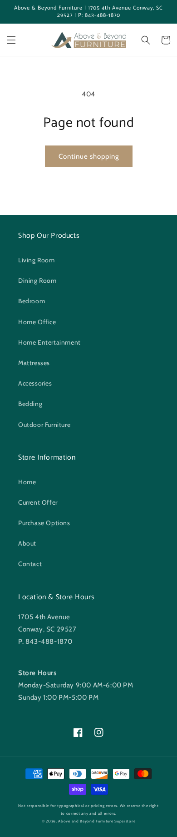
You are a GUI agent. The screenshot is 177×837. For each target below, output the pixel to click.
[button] (11, 40)
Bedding (30, 404)
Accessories (35, 383)
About (27, 543)
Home (27, 482)
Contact (30, 564)
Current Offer (38, 502)
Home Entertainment (49, 342)
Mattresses (34, 363)
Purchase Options (44, 523)
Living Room (36, 260)
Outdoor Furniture (44, 425)
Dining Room (37, 280)
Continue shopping (89, 156)
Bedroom (31, 301)
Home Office (37, 322)
